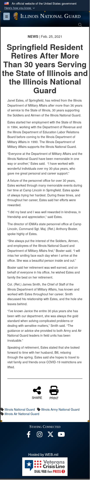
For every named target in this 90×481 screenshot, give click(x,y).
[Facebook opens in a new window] (28, 435)
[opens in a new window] (50, 435)
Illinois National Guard (20, 409)
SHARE (37, 397)
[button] (20, 8)
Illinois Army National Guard (60, 409)
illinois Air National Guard (22, 414)
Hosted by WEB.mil (43, 455)
